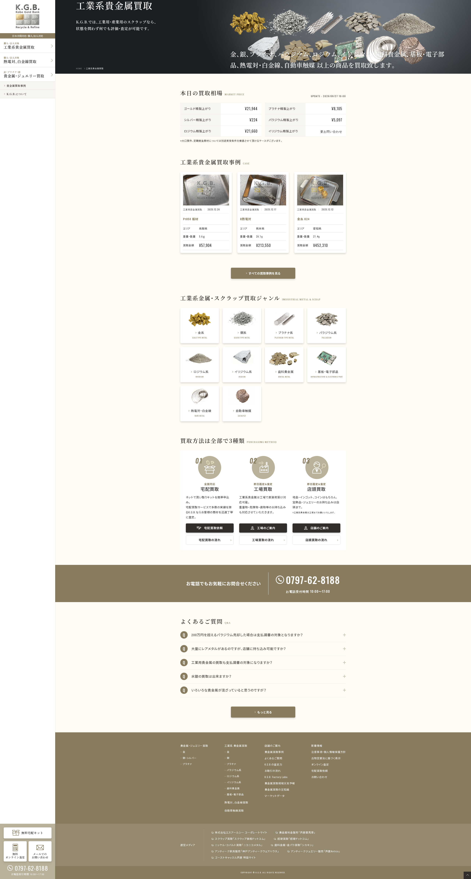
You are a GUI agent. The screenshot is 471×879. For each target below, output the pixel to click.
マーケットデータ (275, 796)
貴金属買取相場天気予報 (280, 783)
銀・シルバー (189, 758)
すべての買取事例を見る (265, 273)
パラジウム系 (234, 770)
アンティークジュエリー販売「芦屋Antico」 (315, 851)
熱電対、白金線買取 (236, 802)
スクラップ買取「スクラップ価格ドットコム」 (240, 838)
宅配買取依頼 (319, 771)
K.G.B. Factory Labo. (276, 777)
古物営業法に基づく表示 (326, 758)
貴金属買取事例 (274, 752)
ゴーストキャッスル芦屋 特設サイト (235, 857)
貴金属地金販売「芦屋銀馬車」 (297, 832)
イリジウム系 (234, 782)
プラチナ (187, 764)
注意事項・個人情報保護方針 (328, 752)
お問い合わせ (319, 777)
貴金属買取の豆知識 (277, 789)
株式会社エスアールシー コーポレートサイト (241, 832)
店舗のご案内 (273, 745)
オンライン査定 (320, 764)
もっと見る (264, 712)
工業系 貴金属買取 (235, 745)
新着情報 (316, 745)
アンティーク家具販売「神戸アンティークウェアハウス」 (247, 851)
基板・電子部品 (235, 794)
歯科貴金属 (233, 788)
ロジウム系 (233, 776)
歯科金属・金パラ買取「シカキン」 (294, 845)
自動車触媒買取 (234, 810)
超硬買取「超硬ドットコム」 (293, 838)
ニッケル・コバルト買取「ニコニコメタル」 (239, 845)
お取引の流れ (273, 771)
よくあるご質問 (273, 758)
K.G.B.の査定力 (273, 764)
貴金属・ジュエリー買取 (194, 745)
